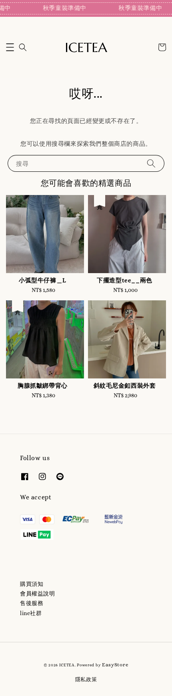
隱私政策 (86, 679)
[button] (10, 47)
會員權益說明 (37, 593)
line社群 (31, 613)
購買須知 (31, 584)
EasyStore (115, 665)
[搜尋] (151, 163)
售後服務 (31, 603)
